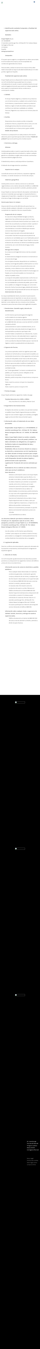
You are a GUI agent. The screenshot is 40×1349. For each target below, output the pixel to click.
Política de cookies (32, 1160)
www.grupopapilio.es (7, 51)
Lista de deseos (34, 1)
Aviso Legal (30, 1158)
